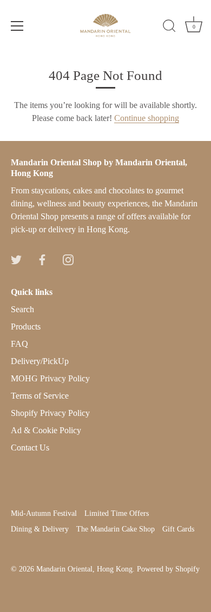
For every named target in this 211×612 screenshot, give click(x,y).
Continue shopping (146, 118)
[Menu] (17, 26)
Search (22, 309)
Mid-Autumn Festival (44, 513)
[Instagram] (68, 258)
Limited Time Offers (116, 513)
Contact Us (30, 447)
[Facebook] (42, 258)
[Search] (169, 27)
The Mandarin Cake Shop (115, 529)
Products (26, 326)
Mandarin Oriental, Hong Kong (84, 569)
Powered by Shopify (168, 569)
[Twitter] (16, 258)
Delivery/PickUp (40, 361)
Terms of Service (40, 395)
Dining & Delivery (40, 529)
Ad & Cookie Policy (46, 430)
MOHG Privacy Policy (50, 378)
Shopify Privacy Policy (50, 413)
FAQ (19, 343)
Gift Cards (178, 529)
